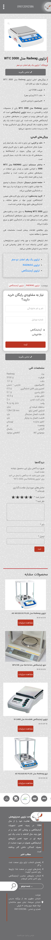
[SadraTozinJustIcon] (47, 7)
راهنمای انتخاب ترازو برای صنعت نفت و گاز (25, 864)
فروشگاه (44, 65)
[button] (8, 23)
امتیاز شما (39, 497)
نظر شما (40, 501)
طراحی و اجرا (29, 935)
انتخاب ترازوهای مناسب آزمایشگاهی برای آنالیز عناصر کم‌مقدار (25, 877)
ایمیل (41, 536)
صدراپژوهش (36, 821)
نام (42, 524)
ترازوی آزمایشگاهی (30, 271)
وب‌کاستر (21, 935)
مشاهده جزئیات (25, 622)
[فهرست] (4, 6)
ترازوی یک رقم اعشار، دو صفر (28, 65)
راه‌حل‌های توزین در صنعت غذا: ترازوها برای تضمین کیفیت (25, 871)
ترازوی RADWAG (31, 265)
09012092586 (25, 7)
